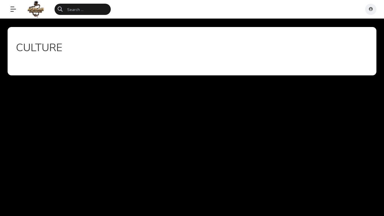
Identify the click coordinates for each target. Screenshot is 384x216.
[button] (16, 9)
